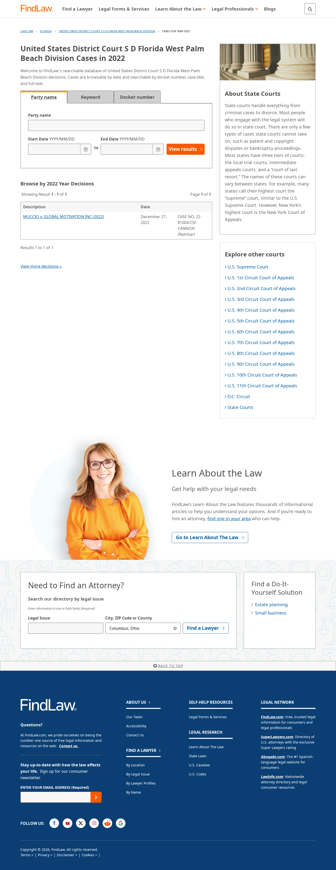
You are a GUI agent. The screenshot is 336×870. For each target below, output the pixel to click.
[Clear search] (175, 628)
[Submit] (96, 797)
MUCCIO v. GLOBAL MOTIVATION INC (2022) (63, 216)
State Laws (197, 756)
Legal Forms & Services (208, 717)
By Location (135, 765)
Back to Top (170, 665)
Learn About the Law (206, 746)
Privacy (43, 855)
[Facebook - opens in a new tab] (54, 823)
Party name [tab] (44, 97)
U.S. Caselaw (199, 765)
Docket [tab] (137, 97)
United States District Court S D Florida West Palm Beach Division (107, 31)
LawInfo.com (272, 776)
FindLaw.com (272, 717)
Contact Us (135, 735)
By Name (133, 792)
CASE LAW (26, 31)
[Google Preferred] (120, 823)
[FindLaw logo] (39, 8)
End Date (123, 139)
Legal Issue (39, 618)
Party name (39, 115)
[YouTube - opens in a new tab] (67, 823)
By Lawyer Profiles (141, 783)
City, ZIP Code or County (128, 618)
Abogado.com (273, 756)
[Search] (310, 8)
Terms (25, 855)
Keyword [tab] (90, 97)
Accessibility (136, 726)
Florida (46, 31)
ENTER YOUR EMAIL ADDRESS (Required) (54, 787)
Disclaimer (65, 855)
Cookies (88, 855)
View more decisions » (41, 266)
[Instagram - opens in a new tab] (94, 823)
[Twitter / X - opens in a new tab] (81, 823)
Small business (270, 613)
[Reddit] (107, 823)
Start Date (51, 139)
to (96, 147)
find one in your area (229, 518)
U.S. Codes (197, 774)
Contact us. (68, 746)
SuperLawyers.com (277, 736)
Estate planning (271, 604)
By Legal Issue (138, 774)
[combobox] (65, 628)
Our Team (134, 717)
